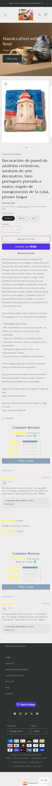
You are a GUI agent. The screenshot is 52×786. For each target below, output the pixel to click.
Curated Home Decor (14, 675)
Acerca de (9, 681)
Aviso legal (37, 766)
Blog (7, 687)
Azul (34, 218)
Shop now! (12, 59)
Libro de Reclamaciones (15, 646)
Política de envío (36, 762)
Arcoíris (8, 218)
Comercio (9, 664)
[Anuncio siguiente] (47, 3)
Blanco (22, 218)
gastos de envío (23, 206)
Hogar (8, 657)
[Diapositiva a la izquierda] (20, 147)
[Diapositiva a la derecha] (32, 147)
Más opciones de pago (26, 253)
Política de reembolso (21, 758)
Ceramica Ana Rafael (24, 755)
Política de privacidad (39, 758)
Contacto (9, 694)
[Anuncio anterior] (5, 3)
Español (32, 783)
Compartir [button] (9, 418)
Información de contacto (22, 766)
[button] (5, 15)
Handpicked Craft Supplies (17, 669)
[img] (8, 478)
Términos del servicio (20, 762)
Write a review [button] (26, 461)
